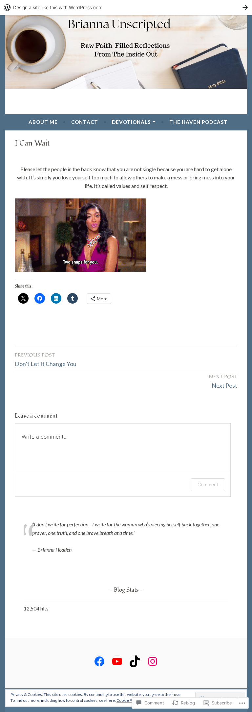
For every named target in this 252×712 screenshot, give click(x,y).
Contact (84, 122)
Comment (208, 484)
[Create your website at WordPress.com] (126, 7)
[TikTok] (135, 661)
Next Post (223, 381)
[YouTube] (117, 661)
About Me (43, 122)
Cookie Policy (128, 700)
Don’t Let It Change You (45, 359)
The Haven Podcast (198, 122)
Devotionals (131, 122)
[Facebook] (99, 661)
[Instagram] (152, 661)
